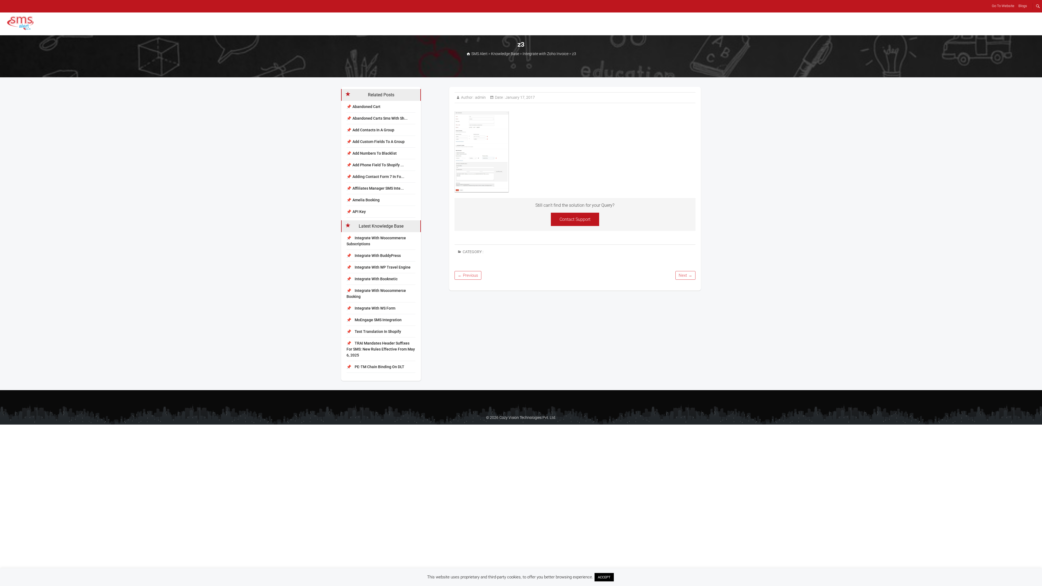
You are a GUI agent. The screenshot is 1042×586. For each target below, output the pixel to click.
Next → (685, 275)
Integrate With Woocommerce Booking (376, 293)
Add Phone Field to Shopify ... (378, 165)
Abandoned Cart (366, 106)
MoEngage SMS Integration (378, 320)
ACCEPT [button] (604, 577)
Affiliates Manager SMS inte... (378, 188)
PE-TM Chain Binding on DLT (379, 367)
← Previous (468, 275)
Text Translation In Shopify (377, 331)
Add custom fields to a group (378, 141)
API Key (359, 211)
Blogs (1022, 6)
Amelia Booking (366, 200)
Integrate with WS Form (374, 308)
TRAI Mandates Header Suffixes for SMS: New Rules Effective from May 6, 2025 (381, 349)
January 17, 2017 (519, 97)
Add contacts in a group (373, 130)
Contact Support (575, 219)
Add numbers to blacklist (374, 153)
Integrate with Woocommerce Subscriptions (376, 241)
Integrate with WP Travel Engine (382, 267)
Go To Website (1003, 6)
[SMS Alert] (21, 23)
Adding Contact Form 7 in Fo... (378, 176)
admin (480, 97)
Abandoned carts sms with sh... (380, 118)
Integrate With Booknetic (376, 279)
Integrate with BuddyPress (377, 255)
